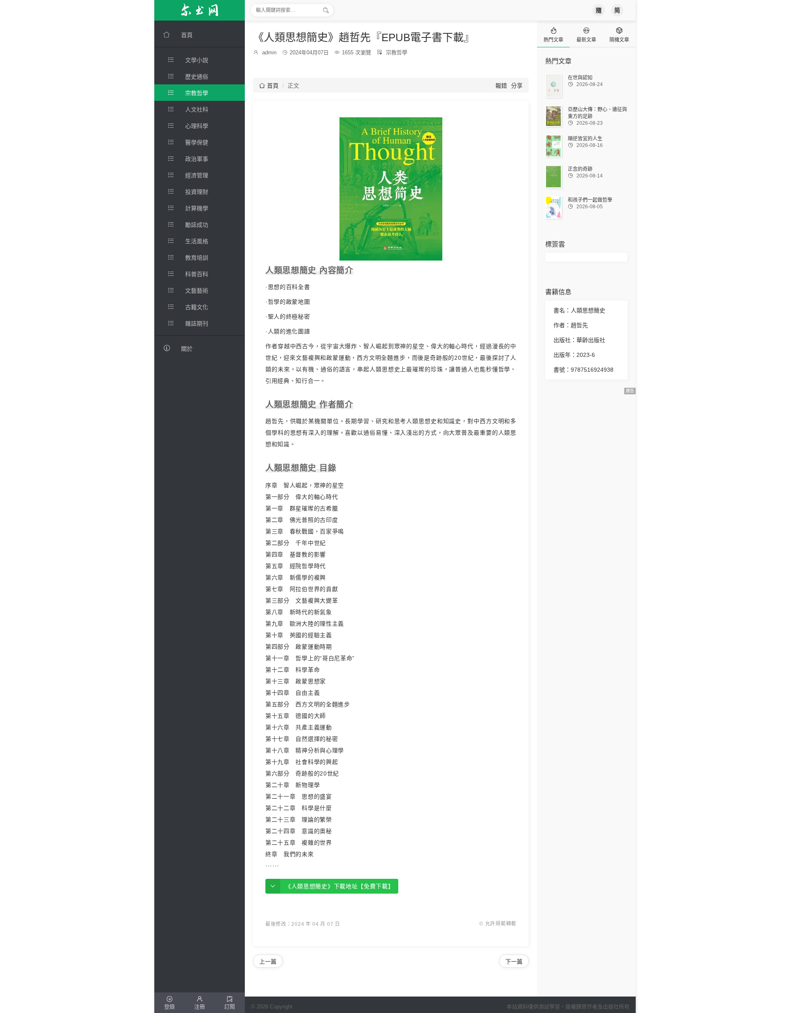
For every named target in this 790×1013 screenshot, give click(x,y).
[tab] (553, 34)
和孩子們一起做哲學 (590, 200)
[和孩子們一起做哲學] (553, 207)
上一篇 (267, 961)
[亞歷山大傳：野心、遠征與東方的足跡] (553, 116)
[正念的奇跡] (553, 176)
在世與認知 (580, 78)
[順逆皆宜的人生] (553, 146)
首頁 (269, 85)
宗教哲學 (396, 52)
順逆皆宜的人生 (585, 139)
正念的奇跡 (580, 169)
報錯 (501, 85)
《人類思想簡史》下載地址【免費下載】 (339, 886)
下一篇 (514, 961)
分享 (517, 85)
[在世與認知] (553, 86)
